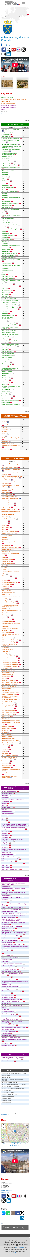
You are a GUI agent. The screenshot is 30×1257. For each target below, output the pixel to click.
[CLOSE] (15, 1253)
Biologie (4, 183)
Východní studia (6, 398)
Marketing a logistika (7, 621)
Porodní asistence (6, 336)
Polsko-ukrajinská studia (8, 332)
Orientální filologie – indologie (9, 302)
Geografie (4, 567)
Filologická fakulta (6, 1098)
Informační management (8, 235)
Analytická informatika (8, 160)
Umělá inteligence (6, 389)
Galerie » (4, 76)
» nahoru (26, 120)
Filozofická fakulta (6, 1100)
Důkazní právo (6, 899)
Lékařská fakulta (6, 1104)
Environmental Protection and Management (10, 473)
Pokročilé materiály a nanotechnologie (7, 318)
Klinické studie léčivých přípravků (11, 926)
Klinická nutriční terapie (8, 592)
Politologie (4, 320)
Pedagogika (5, 313)
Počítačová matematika (8, 315)
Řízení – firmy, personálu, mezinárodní (8, 348)
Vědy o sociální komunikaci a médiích (12, 863)
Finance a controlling (7, 559)
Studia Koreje (5, 380)
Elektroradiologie (6, 201)
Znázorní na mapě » (6, 1190)
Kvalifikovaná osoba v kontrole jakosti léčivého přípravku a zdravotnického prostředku (14, 933)
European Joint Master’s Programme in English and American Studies (12, 477)
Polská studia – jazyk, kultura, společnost (10, 327)
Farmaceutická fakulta (8, 1096)
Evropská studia (6, 136)
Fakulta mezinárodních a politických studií (13, 1088)
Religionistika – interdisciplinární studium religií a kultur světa (10, 345)
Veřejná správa (6, 391)
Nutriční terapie (6, 296)
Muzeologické (5, 961)
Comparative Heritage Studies (10, 467)
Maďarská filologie (6, 263)
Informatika (5, 237)
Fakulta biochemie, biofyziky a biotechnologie (14, 1073)
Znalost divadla (6, 402)
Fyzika (3, 220)
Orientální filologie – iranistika (9, 305)
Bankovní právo (6, 886)
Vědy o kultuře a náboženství (10, 856)
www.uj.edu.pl (6, 45)
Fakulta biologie (6, 1075)
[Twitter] (22, 1214)
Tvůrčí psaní (5, 753)
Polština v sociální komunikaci (10, 334)
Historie (4, 231)
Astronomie (5, 174)
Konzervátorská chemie (8, 928)
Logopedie (4, 433)
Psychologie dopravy (7, 997)
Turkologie (4, 384)
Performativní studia (7, 670)
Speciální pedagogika (7, 443)
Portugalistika (5, 339)
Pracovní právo (6, 977)
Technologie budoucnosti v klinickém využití (14, 1027)
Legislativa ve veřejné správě (10, 938)
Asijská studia (5, 516)
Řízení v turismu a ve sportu (9, 712)
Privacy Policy (19, 1247)
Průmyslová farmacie (8, 995)
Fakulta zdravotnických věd (9, 1094)
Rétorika (4, 1007)
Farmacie (4, 427)
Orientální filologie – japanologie (10, 307)
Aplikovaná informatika (8, 170)
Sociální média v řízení (8, 728)
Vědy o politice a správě (8, 861)
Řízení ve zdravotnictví (8, 355)
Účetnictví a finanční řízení (9, 755)
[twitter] (8, 51)
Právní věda (5, 845)
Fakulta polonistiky (7, 1090)
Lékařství (4, 422)
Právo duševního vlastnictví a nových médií (10, 341)
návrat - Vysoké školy (13, 1227)
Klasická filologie (6, 249)
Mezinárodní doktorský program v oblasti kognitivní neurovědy (13, 840)
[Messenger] (4, 1214)
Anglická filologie (6, 163)
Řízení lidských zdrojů (8, 701)
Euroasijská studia (7, 205)
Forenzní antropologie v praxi (10, 911)
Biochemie (4, 176)
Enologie (4, 902)
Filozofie (4, 213)
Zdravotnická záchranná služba (10, 400)
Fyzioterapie (5, 429)
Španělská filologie (7, 371)
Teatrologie (4, 747)
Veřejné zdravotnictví (7, 396)
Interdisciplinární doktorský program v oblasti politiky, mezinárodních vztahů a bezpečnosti (14, 824)
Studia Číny (5, 375)
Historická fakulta (6, 1102)
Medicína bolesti (6, 955)
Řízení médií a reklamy (8, 704)
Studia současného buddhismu (10, 743)
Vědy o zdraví (5, 867)
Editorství (4, 193)
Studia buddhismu (6, 373)
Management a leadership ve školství (12, 944)
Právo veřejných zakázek (9, 989)
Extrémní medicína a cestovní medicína (13, 907)
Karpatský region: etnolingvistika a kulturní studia (11, 246)
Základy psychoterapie (8, 1045)
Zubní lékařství (6, 449)
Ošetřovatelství (6, 311)
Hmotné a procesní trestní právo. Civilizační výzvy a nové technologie (13, 916)
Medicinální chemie (7, 270)
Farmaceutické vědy (7, 813)
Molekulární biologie (7, 959)
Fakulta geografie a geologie (9, 1082)
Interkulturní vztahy (7, 239)
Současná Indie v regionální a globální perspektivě (10, 368)
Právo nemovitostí (7, 984)
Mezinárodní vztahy (7, 284)
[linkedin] (8, 55)
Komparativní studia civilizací (9, 253)
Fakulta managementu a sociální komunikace (14, 1084)
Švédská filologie (6, 382)
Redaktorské (5, 1003)
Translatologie (5, 749)
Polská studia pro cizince (8, 330)
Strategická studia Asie (8, 738)
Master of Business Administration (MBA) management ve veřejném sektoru (13, 1058)
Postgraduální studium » (8, 107)
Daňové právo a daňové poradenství (12, 897)
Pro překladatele (6, 993)
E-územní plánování (7, 535)
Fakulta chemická (6, 1077)
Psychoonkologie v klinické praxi (11, 999)
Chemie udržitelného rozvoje (9, 191)
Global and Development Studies (10, 138)
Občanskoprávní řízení (8, 966)
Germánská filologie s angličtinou (10, 229)
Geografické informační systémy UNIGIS (13, 913)
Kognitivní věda (6, 251)
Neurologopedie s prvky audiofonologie (12, 963)
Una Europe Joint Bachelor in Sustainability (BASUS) (9, 153)
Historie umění (5, 233)
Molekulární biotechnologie (9, 642)
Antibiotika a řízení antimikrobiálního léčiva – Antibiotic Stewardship (14, 883)
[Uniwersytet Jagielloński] (7, 83)
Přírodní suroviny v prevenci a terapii (12, 991)
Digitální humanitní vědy (8, 533)
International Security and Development (8, 489)
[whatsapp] (8, 1214)
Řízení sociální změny (8, 708)
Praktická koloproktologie (9, 979)
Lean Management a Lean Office (11, 936)
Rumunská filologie (7, 357)
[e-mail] (13, 1214)
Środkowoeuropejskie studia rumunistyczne (9, 776)
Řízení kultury (5, 1009)
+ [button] (3, 1125)
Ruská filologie (5, 361)
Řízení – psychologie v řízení (9, 699)
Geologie (4, 227)
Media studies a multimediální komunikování (10, 629)
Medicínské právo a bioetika (9, 957)
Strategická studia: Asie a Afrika (10, 740)
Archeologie (5, 172)
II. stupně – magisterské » (8, 103)
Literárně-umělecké (7, 942)
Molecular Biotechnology (8, 496)
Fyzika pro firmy (6, 222)
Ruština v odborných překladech (10, 720)
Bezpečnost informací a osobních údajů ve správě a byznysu (13, 889)
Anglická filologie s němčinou (9, 165)
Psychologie (5, 441)
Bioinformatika (5, 181)
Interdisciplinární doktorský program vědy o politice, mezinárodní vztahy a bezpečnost (13, 828)
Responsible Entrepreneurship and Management (11, 150)
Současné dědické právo (8, 1025)
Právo (3, 436)
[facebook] (3, 51)
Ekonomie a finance (7, 811)
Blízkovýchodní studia (8, 187)
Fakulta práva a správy (8, 1092)
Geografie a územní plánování (10, 224)
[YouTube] (13, 51)
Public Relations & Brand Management (12, 1001)
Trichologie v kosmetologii (9, 1031)
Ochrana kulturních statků (9, 298)
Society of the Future (7, 793)
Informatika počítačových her (9, 582)
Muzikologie (5, 288)
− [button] (3, 1127)
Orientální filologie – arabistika (10, 300)
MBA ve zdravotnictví (8, 1061)
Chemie (4, 189)
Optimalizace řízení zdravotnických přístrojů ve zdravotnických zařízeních (14, 968)
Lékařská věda (6, 831)
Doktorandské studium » (8, 105)
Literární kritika (6, 612)
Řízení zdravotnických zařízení (10, 1016)
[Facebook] (17, 1214)
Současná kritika (6, 734)
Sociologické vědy (7, 852)
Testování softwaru (7, 1029)
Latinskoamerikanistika (8, 257)
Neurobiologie (5, 294)
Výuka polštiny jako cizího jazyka (11, 1037)
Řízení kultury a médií (7, 351)
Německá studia (6, 292)
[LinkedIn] (22, 1219)
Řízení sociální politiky (8, 353)
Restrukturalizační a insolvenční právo (12, 1005)
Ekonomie (4, 195)
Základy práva (6, 1043)
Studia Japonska (6, 378)
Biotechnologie (5, 185)
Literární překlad (6, 615)
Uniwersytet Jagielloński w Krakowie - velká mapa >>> (15, 1144)
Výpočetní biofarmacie (8, 1035)
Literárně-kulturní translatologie (10, 610)
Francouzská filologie (7, 218)
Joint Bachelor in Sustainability (10, 144)
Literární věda (5, 835)
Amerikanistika (6, 158)
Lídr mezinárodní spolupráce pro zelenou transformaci (10, 605)
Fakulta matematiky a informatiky (11, 1086)
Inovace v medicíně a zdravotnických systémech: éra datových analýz (12, 920)
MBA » (3, 109)
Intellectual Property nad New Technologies (9, 482)
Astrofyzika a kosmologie (8, 519)
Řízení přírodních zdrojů (8, 706)
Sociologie (4, 366)
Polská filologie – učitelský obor (10, 325)
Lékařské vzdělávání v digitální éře (11, 940)
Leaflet (13, 1142)
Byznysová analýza (7, 895)
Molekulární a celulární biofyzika (10, 286)
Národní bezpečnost (7, 290)
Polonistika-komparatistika (9, 323)
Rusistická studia (6, 359)
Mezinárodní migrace (7, 278)
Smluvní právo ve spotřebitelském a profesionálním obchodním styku (11, 1018)
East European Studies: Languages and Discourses (11, 133)
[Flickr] (18, 51)
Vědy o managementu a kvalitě (10, 859)
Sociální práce (5, 730)
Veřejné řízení (5, 394)
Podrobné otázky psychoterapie (10, 971)
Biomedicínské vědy (7, 807)
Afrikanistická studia (7, 156)
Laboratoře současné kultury (9, 603)
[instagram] (23, 51)
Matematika (5, 268)
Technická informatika (8, 854)
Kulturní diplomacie (7, 930)
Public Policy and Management (10, 498)
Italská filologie (5, 241)
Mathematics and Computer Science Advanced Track (11, 146)
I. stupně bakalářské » (7, 97)
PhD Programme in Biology (9, 791)
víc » (24, 788)
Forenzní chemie (6, 561)
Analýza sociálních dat (8, 505)
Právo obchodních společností (10, 986)
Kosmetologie (5, 598)
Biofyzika (4, 179)
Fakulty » (4, 111)
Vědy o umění (5, 865)
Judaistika (4, 243)
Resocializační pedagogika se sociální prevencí (10, 697)
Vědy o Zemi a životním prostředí (11, 869)
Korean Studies (6, 492)
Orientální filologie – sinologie (9, 309)
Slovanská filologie (7, 364)
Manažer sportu (6, 950)
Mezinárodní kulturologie (8, 276)
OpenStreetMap (20, 1142)
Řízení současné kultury (8, 710)
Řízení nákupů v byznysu (9, 1014)
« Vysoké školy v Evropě (8, 11)
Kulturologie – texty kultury (9, 255)
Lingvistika (4, 608)
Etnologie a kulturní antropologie (10, 203)
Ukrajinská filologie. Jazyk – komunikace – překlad (9, 758)
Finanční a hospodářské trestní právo (12, 909)
